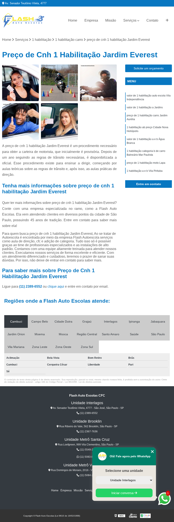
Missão (110, 20)
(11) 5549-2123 (88, 449)
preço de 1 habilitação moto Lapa (146, 162)
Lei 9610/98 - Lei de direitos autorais (83, 382)
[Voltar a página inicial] (23, 20)
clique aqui (56, 286)
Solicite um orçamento (149, 68)
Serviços (129, 20)
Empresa (91, 20)
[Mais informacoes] (167, 20)
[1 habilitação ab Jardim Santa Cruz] (59, 121)
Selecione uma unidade (124, 471)
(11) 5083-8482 (88, 456)
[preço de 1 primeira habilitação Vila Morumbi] (20, 83)
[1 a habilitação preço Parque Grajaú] (59, 83)
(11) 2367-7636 (88, 431)
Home (72, 20)
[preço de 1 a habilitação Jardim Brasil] (98, 83)
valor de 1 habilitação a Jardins (145, 107)
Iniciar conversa (122, 493)
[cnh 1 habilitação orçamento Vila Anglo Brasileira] (20, 121)
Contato (152, 20)
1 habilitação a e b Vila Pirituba (145, 170)
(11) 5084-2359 (88, 475)
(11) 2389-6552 (31, 286)
